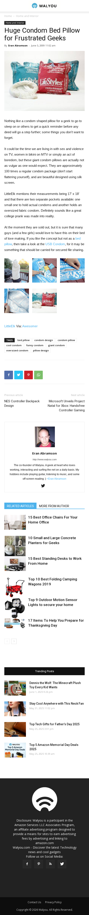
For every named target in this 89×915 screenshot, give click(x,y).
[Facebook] (27, 864)
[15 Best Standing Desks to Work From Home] (15, 563)
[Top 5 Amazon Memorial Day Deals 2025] (15, 750)
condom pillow (66, 340)
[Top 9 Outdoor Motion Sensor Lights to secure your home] (15, 608)
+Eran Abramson (56, 478)
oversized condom (17, 350)
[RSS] (50, 864)
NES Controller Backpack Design (22, 403)
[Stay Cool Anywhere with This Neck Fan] (15, 708)
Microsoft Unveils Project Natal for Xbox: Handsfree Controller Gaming (66, 405)
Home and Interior (27, 16)
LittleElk (9, 326)
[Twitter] (44, 486)
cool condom (14, 345)
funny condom (34, 345)
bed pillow (23, 340)
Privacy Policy (53, 902)
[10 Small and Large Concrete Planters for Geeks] (15, 546)
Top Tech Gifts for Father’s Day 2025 (54, 724)
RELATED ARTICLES (20, 506)
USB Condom (55, 244)
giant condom (56, 345)
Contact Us (34, 902)
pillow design (41, 350)
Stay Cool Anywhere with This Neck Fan (56, 703)
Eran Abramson (18, 45)
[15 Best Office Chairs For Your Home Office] (15, 522)
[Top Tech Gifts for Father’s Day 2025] (15, 729)
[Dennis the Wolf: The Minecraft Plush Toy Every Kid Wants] (15, 688)
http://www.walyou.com (45, 459)
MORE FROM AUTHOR (54, 506)
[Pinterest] (38, 864)
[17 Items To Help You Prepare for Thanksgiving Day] (15, 623)
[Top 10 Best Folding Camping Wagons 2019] (15, 587)
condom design (43, 340)
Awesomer (30, 326)
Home (8, 16)
